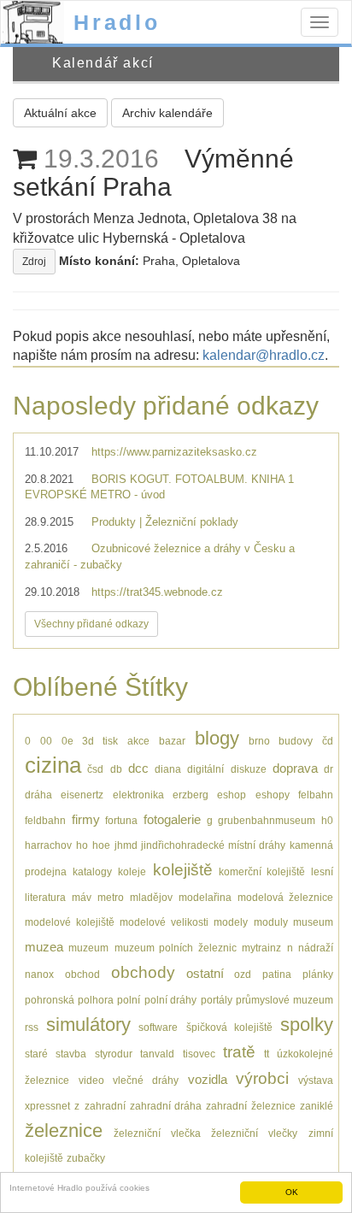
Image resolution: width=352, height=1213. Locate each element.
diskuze (249, 768)
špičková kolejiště (229, 1027)
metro (110, 897)
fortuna (121, 820)
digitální (205, 768)
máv (81, 897)
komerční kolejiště (262, 871)
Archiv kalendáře (167, 113)
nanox (39, 974)
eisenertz (82, 794)
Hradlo (117, 22)
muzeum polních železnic (175, 947)
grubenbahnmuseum (266, 820)
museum (313, 921)
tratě (239, 1052)
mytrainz (261, 947)
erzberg (190, 794)
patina (276, 974)
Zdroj (34, 262)
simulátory (88, 1024)
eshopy (272, 794)
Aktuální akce (60, 113)
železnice (64, 1130)
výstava (315, 1080)
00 (46, 740)
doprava (295, 768)
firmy (86, 819)
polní (128, 999)
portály (216, 999)
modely (231, 921)
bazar (172, 740)
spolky (306, 1024)
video (91, 1080)
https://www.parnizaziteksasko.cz (174, 451)
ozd (242, 974)
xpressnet (47, 1105)
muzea (44, 946)
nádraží (315, 947)
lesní (322, 871)
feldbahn (45, 820)
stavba (71, 1053)
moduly (271, 921)
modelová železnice (285, 897)
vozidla (207, 1079)
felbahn (315, 794)
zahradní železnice (250, 1105)
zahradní (105, 1105)
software (158, 1027)
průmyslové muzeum (284, 999)
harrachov (48, 845)
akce (138, 740)
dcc (138, 768)
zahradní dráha (166, 1105)
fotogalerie (172, 819)
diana (168, 768)
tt (266, 1053)
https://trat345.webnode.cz (157, 592)
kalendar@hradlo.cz (263, 355)
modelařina (205, 897)
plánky (317, 974)
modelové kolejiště (69, 921)
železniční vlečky (254, 1133)
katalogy (92, 871)
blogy (217, 738)
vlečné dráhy (146, 1080)
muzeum (88, 947)
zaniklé (316, 1105)
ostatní (205, 973)
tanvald (157, 1053)
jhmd (126, 845)
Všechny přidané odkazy (91, 624)
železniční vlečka (157, 1133)
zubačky (86, 1157)
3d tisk (100, 740)
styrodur (113, 1053)
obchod (82, 974)
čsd (95, 768)
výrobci (262, 1078)
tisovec (199, 1053)
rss (31, 1027)
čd (327, 740)
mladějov (151, 897)
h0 (327, 820)
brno (259, 740)
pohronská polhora (69, 999)
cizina (53, 765)
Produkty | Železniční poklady (164, 521)
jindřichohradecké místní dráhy (213, 845)
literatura (45, 897)
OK (291, 1192)
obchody (143, 972)
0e (67, 740)
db (116, 768)
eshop (231, 794)
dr (328, 768)
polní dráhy (170, 999)
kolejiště (183, 870)
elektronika (138, 794)
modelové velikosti (164, 921)
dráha (38, 794)
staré (36, 1053)
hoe (101, 845)
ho (82, 845)
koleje (132, 871)
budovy (296, 740)
